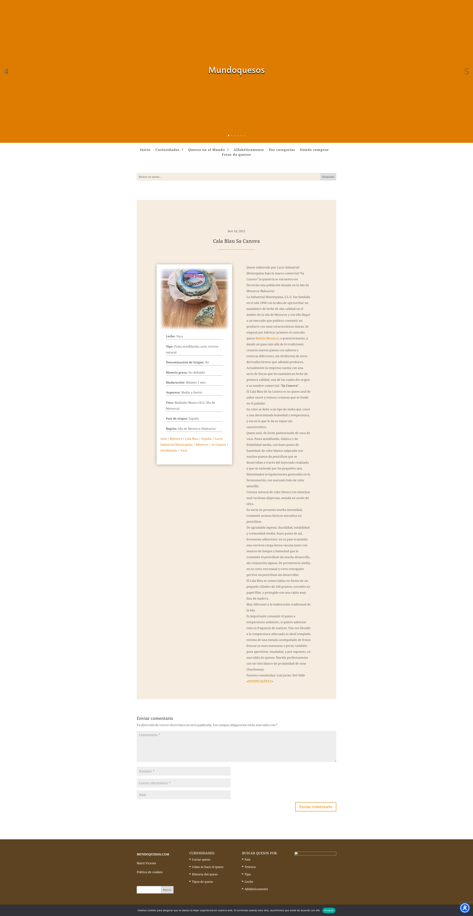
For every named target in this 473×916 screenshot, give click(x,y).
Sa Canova (219, 444)
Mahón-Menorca (267, 338)
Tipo (248, 874)
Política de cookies (150, 872)
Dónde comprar (314, 150)
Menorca (202, 444)
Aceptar (329, 910)
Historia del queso (205, 874)
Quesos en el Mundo (206, 150)
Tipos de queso (202, 882)
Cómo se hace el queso (207, 867)
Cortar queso (201, 859)
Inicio (145, 150)
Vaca (183, 450)
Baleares (176, 439)
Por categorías (282, 150)
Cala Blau (191, 439)
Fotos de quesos (236, 155)
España (206, 439)
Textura (250, 867)
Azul (163, 439)
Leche (249, 882)
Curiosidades (167, 150)
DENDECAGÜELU (260, 681)
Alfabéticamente (249, 150)
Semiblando (168, 450)
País (247, 859)
